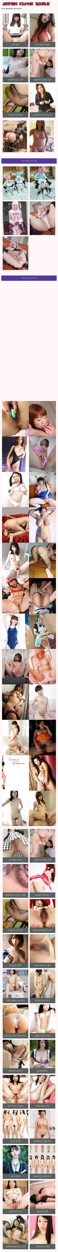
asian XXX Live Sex (29, 278)
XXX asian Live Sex (29, 161)
